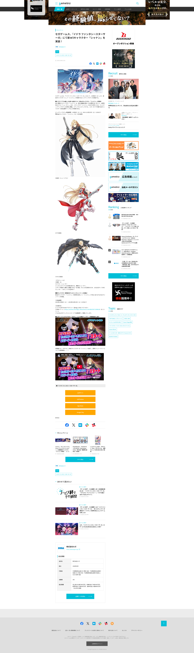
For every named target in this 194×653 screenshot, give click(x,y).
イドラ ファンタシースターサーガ (63, 55)
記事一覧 (59, 9)
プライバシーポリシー (136, 630)
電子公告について (112, 630)
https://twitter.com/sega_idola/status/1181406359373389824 (82, 309)
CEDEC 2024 (127, 318)
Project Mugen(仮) (127, 322)
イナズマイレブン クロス (114, 315)
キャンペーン (59, 30)
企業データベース (71, 9)
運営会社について (56, 630)
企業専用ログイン (96, 644)
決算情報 (107, 9)
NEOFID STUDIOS (113, 336)
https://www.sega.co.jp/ (72, 549)
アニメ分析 (128, 9)
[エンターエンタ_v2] (123, 58)
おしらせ (124, 630)
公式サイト (80, 393)
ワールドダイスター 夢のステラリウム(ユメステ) (120, 333)
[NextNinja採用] (123, 291)
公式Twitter (80, 399)
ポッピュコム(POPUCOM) (115, 322)
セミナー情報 (97, 9)
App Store (80, 406)
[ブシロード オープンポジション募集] (123, 38)
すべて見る (80, 459)
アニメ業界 (117, 9)
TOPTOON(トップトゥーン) (115, 318)
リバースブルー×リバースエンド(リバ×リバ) (119, 325)
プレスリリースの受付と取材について (94, 630)
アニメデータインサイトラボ (129, 315)
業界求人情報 (85, 9)
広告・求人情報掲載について (72, 630)
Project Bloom (112, 329)
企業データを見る (80, 596)
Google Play (80, 412)
